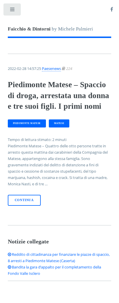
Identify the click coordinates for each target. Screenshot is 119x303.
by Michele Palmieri (50, 29)
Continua (24, 200)
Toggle (12, 11)
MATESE (59, 123)
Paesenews (51, 68)
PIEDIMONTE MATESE (27, 123)
